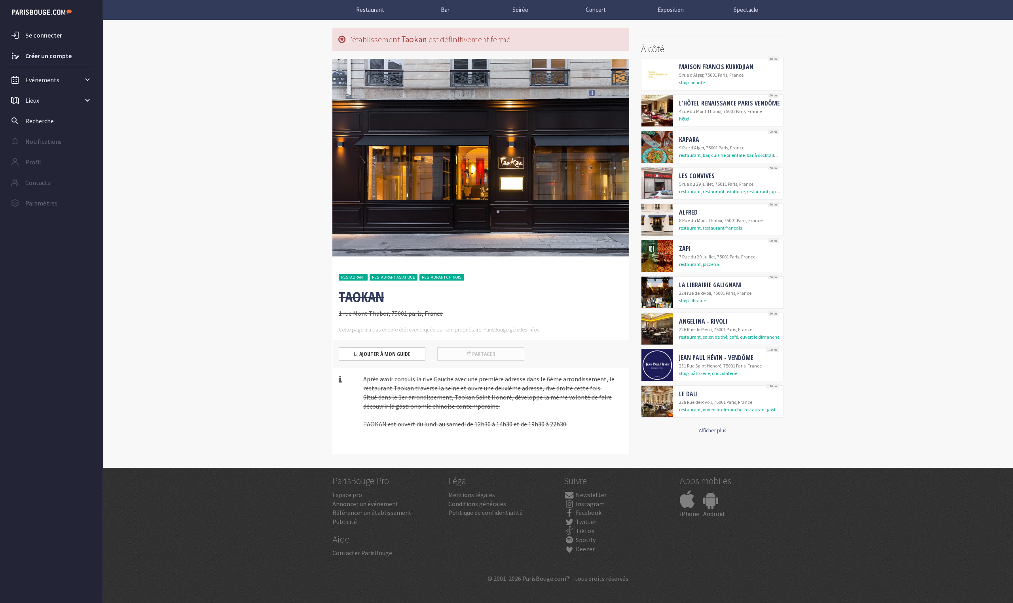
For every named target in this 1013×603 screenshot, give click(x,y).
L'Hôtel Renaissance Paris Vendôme (729, 103)
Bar (445, 9)
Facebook (588, 512)
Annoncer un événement (365, 504)
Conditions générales (477, 504)
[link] (712, 74)
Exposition (671, 9)
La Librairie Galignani (710, 285)
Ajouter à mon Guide (384, 354)
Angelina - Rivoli (703, 321)
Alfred (688, 212)
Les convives (697, 175)
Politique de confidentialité (485, 512)
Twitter (585, 522)
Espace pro (347, 495)
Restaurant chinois (441, 277)
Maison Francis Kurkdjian (716, 66)
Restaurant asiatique (393, 277)
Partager (483, 354)
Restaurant (370, 9)
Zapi (685, 248)
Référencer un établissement (372, 512)
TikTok (584, 531)
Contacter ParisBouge (362, 553)
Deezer (585, 549)
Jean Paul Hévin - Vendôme (716, 357)
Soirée (520, 9)
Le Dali (688, 394)
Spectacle (746, 9)
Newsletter (591, 495)
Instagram (590, 504)
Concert (596, 9)
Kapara (689, 139)
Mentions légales (471, 495)
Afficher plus (712, 430)
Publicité (344, 522)
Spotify (585, 540)
